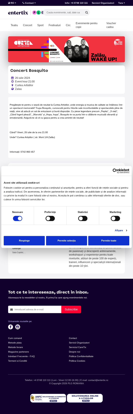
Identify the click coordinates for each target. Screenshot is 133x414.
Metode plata (15, 342)
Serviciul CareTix (77, 347)
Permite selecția (67, 240)
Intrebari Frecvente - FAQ (21, 356)
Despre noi (74, 351)
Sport (40, 25)
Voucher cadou (111, 25)
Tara (121, 2)
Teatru (14, 25)
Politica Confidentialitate (81, 356)
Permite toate (108, 240)
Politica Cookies (77, 360)
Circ (68, 25)
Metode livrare (15, 347)
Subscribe (71, 309)
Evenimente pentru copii (86, 25)
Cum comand (15, 338)
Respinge (24, 240)
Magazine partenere (18, 351)
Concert (27, 25)
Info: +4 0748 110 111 (76, 2)
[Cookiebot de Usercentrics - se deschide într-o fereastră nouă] (115, 170)
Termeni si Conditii (17, 360)
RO (12, 2)
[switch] (50, 218)
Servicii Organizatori (103, 2)
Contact (29, 2)
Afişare (119, 230)
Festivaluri (55, 25)
